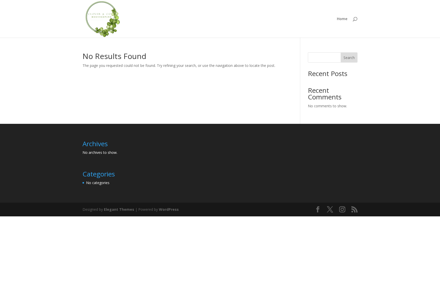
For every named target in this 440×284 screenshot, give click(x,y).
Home (342, 19)
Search (349, 57)
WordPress (169, 209)
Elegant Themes (119, 209)
